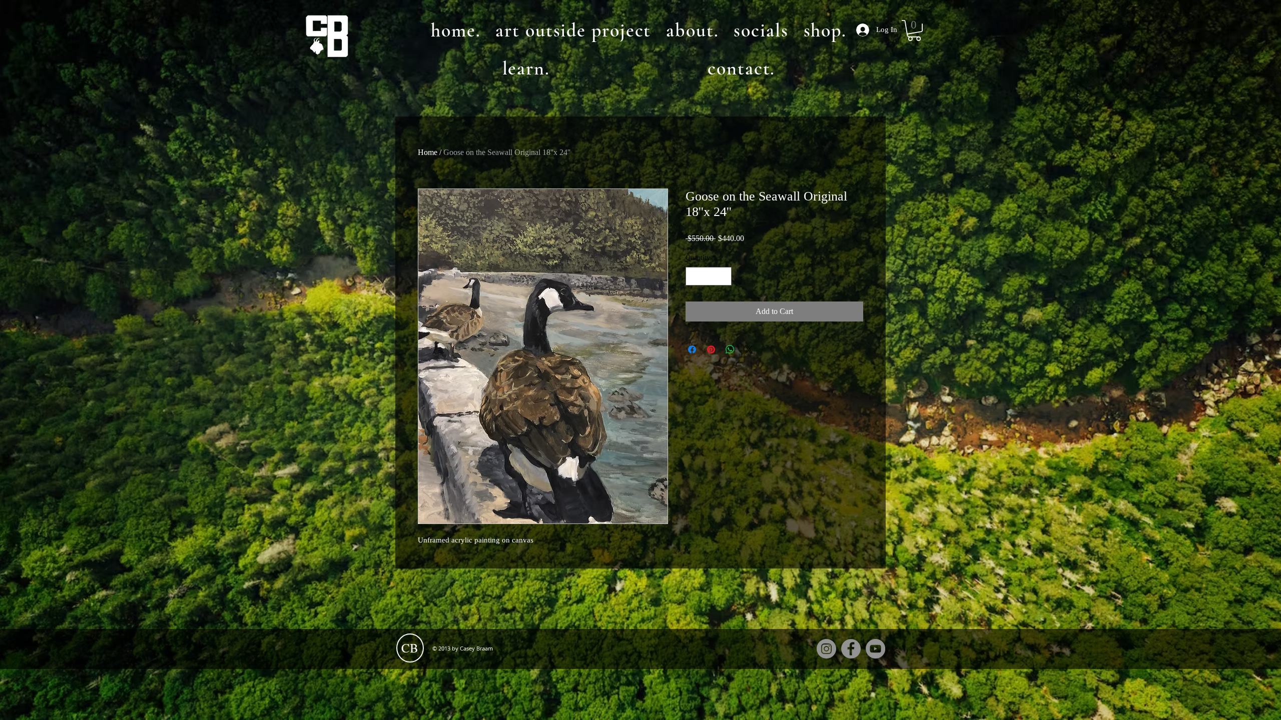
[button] (914, 30)
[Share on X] (749, 350)
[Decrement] (693, 276)
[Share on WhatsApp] (730, 350)
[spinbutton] (709, 276)
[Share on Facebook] (692, 350)
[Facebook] (851, 648)
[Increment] (724, 276)
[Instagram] (826, 648)
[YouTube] (875, 648)
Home (427, 152)
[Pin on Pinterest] (711, 350)
